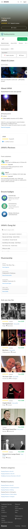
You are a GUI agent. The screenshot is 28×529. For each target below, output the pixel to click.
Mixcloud (24, 526)
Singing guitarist (14, 273)
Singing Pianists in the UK (7, 471)
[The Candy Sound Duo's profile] (13, 421)
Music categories (19, 508)
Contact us (4, 512)
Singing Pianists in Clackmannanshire (10, 487)
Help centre (4, 506)
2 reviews (11, 347)
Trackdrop (17, 526)
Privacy (3, 510)
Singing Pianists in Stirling (7, 490)
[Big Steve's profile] (13, 341)
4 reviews (11, 374)
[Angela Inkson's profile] (13, 394)
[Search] (18, 2)
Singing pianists (5, 49)
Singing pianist (6, 273)
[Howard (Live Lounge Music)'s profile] (13, 447)
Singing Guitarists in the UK (7, 473)
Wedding (4, 281)
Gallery (16, 510)
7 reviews (11, 321)
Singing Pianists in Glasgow (7, 496)
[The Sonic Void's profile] (13, 368)
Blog (16, 512)
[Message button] (3, 39)
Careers (3, 520)
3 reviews (11, 400)
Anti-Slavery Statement (7, 522)
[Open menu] (2, 2)
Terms (2, 508)
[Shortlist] (21, 2)
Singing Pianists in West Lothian (9, 494)
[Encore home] (6, 1)
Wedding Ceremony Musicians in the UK (10, 476)
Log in (24, 2)
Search (16, 506)
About (2, 518)
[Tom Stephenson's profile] (13, 315)
